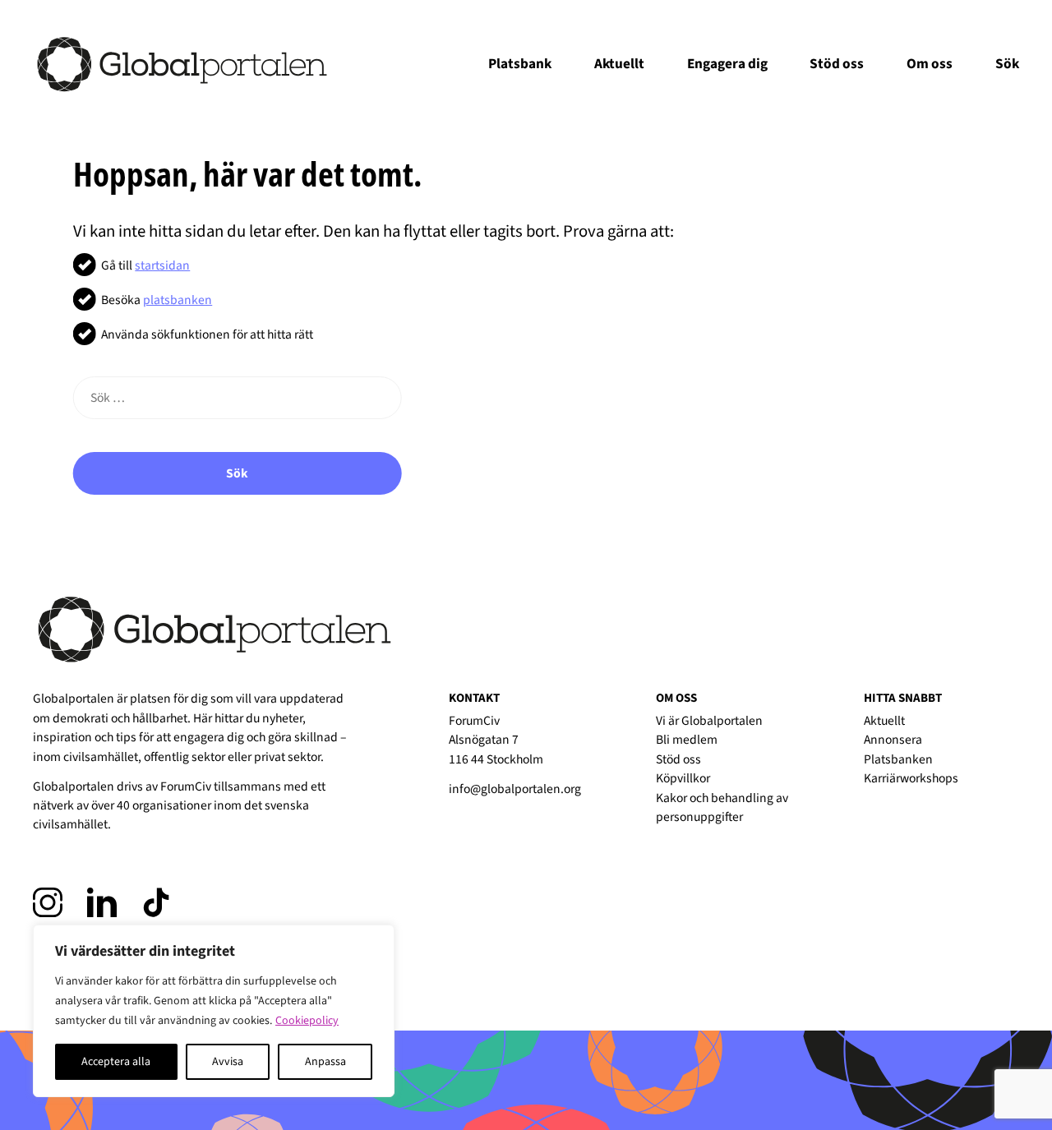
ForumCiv (185, 786)
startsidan (162, 265)
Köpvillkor (683, 778)
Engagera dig (727, 63)
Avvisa (227, 1062)
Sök (237, 473)
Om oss (930, 63)
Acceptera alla (115, 1062)
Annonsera (893, 740)
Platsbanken (898, 759)
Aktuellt (619, 63)
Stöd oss (837, 63)
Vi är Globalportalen (709, 721)
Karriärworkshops (911, 778)
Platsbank (519, 63)
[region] (213, 1011)
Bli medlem (686, 740)
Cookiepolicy (307, 1020)
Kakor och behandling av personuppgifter (722, 807)
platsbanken (177, 300)
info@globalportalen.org (515, 789)
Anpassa (325, 1062)
